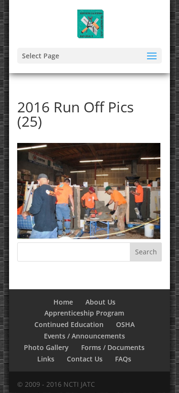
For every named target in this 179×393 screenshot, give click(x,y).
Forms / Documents (113, 347)
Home (63, 301)
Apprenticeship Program (84, 312)
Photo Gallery (46, 347)
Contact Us (85, 358)
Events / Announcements (84, 335)
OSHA (125, 324)
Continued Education (69, 324)
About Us (100, 301)
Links (45, 358)
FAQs (123, 358)
